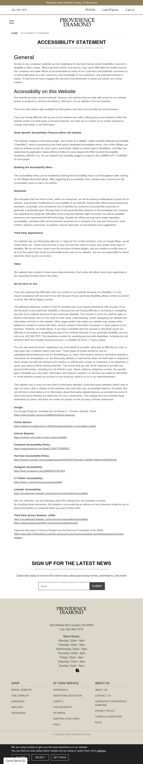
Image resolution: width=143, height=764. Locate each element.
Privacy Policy (105, 710)
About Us (101, 689)
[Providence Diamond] (77, 22)
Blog (98, 722)
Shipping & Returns (66, 718)
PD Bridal (59, 713)
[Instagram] (71, 670)
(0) (130, 9)
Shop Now (91, 2)
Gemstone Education (67, 695)
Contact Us (103, 695)
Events (58, 701)
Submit (97, 586)
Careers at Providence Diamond (111, 703)
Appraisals (60, 689)
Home (14, 33)
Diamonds (17, 701)
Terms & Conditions (108, 716)
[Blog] (77, 670)
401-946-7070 (74, 629)
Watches (17, 707)
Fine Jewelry (20, 695)
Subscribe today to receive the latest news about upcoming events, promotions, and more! (71, 575)
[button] (75, 10)
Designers (18, 713)
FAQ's (56, 724)
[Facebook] (65, 670)
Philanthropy (62, 707)
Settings (59, 757)
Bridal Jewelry (21, 689)
